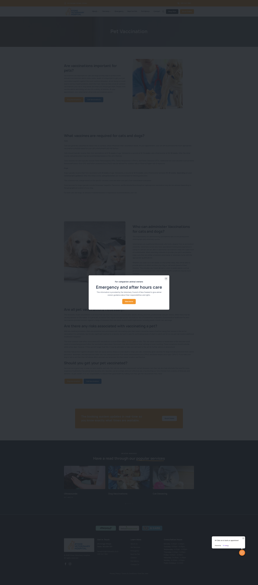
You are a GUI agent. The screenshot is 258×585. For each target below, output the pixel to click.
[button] (242, 553)
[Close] (166, 278)
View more (129, 301)
